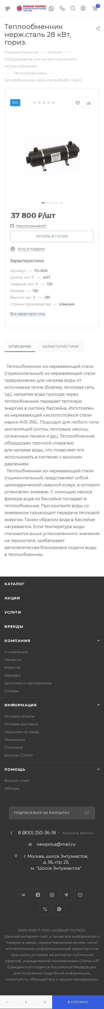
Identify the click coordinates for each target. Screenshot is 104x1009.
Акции (12, 598)
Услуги (12, 612)
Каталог (14, 584)
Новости (12, 667)
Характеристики (60, 346)
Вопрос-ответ (17, 780)
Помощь (14, 769)
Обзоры (11, 788)
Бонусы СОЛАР (18, 755)
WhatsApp (59, 909)
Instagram (52, 895)
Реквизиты (14, 739)
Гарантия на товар (21, 732)
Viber (45, 909)
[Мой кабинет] (83, 8)
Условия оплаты (19, 716)
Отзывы (11, 691)
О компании (16, 652)
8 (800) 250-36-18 (37, 833)
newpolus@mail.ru (56, 844)
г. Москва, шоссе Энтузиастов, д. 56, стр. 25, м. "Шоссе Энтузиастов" (56, 862)
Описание (20, 346)
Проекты (12, 659)
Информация (20, 705)
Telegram (66, 895)
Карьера (12, 675)
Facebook (38, 895)
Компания (17, 640)
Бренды (13, 626)
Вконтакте (24, 895)
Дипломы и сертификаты (27, 683)
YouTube (80, 895)
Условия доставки (21, 724)
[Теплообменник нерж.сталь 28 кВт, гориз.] (52, 156)
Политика (13, 747)
